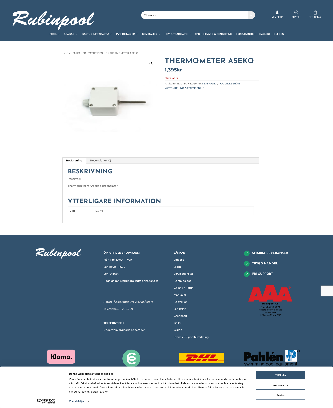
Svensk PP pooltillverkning (191, 337)
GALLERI (264, 34)
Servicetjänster (183, 273)
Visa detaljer (76, 401)
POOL (53, 34)
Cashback (180, 315)
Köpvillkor (180, 301)
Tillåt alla (280, 375)
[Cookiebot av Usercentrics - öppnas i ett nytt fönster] (46, 401)
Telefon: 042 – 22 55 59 (118, 309)
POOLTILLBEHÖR (229, 83)
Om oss (179, 259)
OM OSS (279, 34)
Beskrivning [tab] (74, 160)
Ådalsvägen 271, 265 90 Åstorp (133, 301)
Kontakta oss (182, 280)
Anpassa (278, 385)
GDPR (178, 330)
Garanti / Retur (183, 287)
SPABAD (69, 34)
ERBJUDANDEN (245, 34)
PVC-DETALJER (125, 34)
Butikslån (180, 309)
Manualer (180, 295)
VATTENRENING (97, 53)
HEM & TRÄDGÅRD (176, 34)
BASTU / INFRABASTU (95, 34)
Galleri (178, 323)
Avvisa (280, 395)
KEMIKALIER (149, 34)
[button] (151, 63)
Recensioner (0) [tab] (100, 160)
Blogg (178, 266)
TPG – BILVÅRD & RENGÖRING (213, 34)
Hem (65, 53)
